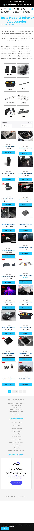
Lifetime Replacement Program (16, 450)
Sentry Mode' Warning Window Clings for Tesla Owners (8, 250)
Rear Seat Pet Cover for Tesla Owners (25, 173)
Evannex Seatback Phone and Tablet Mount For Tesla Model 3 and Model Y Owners (8, 276)
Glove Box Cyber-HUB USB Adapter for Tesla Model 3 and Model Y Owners (25, 247)
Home (2, 25)
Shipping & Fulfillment (16, 428)
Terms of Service (16, 445)
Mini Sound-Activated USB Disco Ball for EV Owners (9, 302)
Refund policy (16, 448)
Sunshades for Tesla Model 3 (8, 327)
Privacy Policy (16, 434)
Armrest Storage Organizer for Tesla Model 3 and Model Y (8, 353)
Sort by (30, 122)
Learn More (11, 526)
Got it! (5, 528)
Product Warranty (16, 431)
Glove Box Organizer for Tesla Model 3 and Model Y (25, 199)
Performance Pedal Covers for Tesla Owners (8, 379)
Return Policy (16, 425)
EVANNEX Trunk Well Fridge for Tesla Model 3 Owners (8, 199)
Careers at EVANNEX (16, 422)
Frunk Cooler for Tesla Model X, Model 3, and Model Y (25, 148)
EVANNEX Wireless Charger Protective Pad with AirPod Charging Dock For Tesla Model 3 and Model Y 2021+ (25, 224)
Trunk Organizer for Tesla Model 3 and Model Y (25, 327)
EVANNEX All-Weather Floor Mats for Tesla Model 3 (8, 224)
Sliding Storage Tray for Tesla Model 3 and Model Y (25, 353)
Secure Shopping (16, 439)
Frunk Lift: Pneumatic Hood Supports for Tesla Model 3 (25, 379)
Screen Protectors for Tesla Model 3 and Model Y (25, 302)
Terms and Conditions (16, 436)
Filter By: (4, 122)
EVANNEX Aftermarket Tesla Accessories (19, 496)
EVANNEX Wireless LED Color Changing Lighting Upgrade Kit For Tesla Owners (25, 275)
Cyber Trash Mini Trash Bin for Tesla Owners (8, 173)
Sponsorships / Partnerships (16, 442)
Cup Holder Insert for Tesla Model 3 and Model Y (9, 146)
